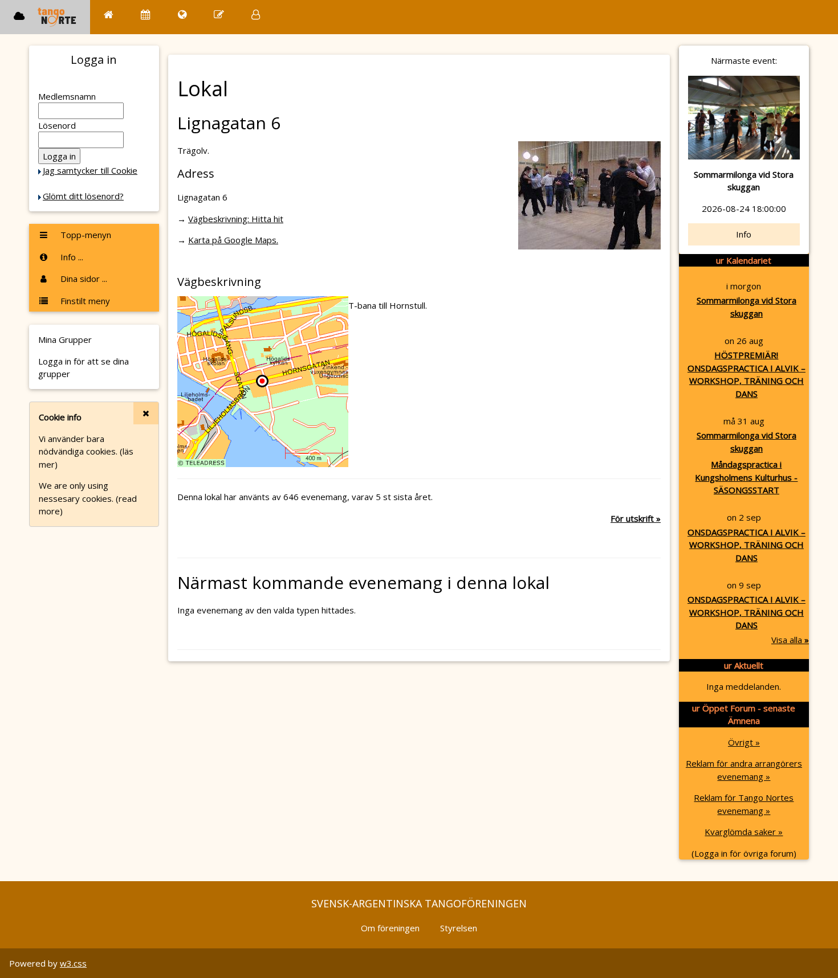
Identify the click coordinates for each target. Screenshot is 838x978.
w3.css (73, 963)
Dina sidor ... (82, 278)
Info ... (70, 257)
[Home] (108, 14)
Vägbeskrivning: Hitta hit (235, 218)
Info (743, 234)
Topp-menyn (84, 234)
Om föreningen (390, 928)
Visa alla (790, 639)
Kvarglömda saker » (744, 831)
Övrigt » (744, 742)
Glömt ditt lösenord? (83, 196)
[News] (182, 14)
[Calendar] (145, 14)
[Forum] (219, 14)
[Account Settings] (256, 14)
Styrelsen (458, 928)
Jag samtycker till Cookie (90, 170)
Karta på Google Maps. (233, 239)
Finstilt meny (84, 300)
